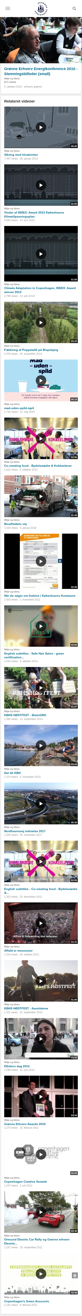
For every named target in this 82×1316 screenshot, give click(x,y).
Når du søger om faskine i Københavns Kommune (39, 595)
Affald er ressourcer (18, 950)
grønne (38, 86)
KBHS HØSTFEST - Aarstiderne (26, 1008)
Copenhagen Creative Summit (25, 1181)
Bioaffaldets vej (15, 524)
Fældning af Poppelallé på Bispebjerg (31, 350)
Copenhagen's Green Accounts (26, 1301)
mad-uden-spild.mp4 (19, 408)
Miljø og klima (12, 78)
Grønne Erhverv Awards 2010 (25, 1124)
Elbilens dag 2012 (17, 1066)
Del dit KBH (12, 773)
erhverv (28, 86)
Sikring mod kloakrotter (21, 154)
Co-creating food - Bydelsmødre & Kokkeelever (38, 465)
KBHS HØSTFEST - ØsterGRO (25, 715)
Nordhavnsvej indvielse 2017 (25, 831)
